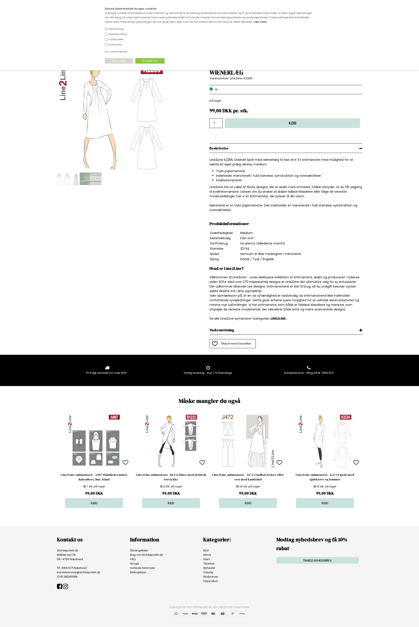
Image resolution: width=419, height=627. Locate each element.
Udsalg (208, 572)
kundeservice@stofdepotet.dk (78, 572)
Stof (206, 550)
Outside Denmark (142, 568)
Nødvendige (116, 29)
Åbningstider (139, 550)
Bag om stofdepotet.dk (146, 555)
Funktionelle (116, 39)
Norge (134, 563)
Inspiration (210, 581)
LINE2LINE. (279, 318)
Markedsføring (118, 34)
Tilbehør (209, 563)
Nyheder (209, 568)
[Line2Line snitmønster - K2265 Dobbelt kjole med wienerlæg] (111, 170)
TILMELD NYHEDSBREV (317, 560)
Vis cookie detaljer (116, 51)
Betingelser (138, 572)
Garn (206, 559)
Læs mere (260, 22)
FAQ (133, 559)
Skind (207, 555)
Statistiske (115, 44)
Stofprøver (210, 577)
